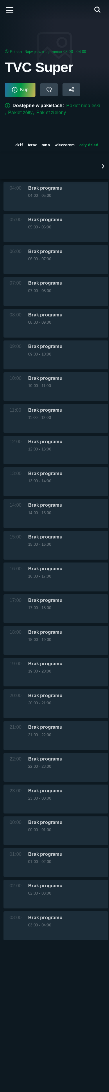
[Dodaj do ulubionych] (49, 89)
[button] (103, 166)
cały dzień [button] (88, 145)
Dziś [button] (19, 145)
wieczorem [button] (65, 145)
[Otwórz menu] (10, 10)
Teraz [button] (32, 145)
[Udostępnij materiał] (71, 89)
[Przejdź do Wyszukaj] (97, 10)
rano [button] (46, 145)
